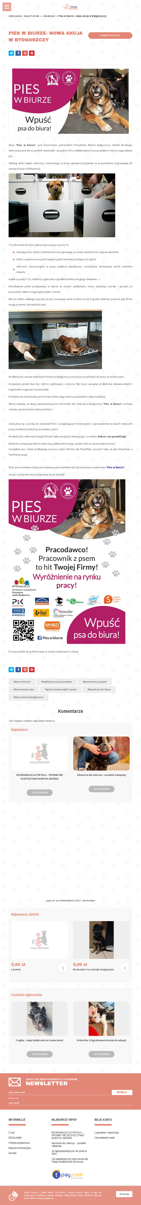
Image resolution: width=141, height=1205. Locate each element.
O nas (12, 1132)
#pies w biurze (22, 682)
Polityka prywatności (19, 1143)
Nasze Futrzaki (31, 16)
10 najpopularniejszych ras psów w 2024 (69, 1152)
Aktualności (49, 16)
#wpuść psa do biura (99, 689)
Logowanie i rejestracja (107, 1132)
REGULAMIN (15, 1137)
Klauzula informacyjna (20, 1148)
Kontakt (13, 1153)
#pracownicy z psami (95, 682)
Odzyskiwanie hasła (105, 1137)
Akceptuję (124, 1194)
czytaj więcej (39, 793)
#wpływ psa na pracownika (56, 682)
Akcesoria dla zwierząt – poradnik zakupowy (69, 1144)
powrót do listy (110, 35)
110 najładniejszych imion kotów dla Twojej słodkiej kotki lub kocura (70, 1160)
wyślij (122, 1092)
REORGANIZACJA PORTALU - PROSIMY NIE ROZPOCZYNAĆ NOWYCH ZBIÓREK (68, 1135)
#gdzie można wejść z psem (60, 689)
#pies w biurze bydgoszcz (28, 697)
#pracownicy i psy (24, 689)
